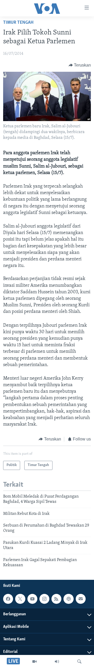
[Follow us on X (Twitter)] (20, 599)
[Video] (34, 661)
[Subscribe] (81, 599)
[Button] (80, 65)
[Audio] (57, 661)
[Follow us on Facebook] (8, 599)
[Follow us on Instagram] (44, 599)
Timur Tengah (18, 22)
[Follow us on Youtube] (32, 599)
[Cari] (79, 661)
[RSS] (56, 599)
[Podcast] (68, 599)
